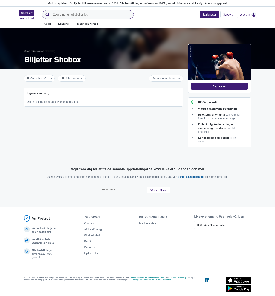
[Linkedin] (207, 285)
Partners (89, 247)
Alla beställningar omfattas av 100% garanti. (148, 3)
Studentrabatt (92, 235)
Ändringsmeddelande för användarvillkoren (151, 279)
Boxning (50, 51)
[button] (219, 86)
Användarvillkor (136, 277)
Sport (27, 51)
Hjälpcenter (91, 253)
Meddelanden (147, 223)
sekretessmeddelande (191, 177)
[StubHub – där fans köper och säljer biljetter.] (27, 14)
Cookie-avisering (178, 277)
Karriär (88, 241)
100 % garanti (207, 102)
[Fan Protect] (37, 219)
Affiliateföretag (93, 229)
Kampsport (38, 51)
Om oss (89, 223)
